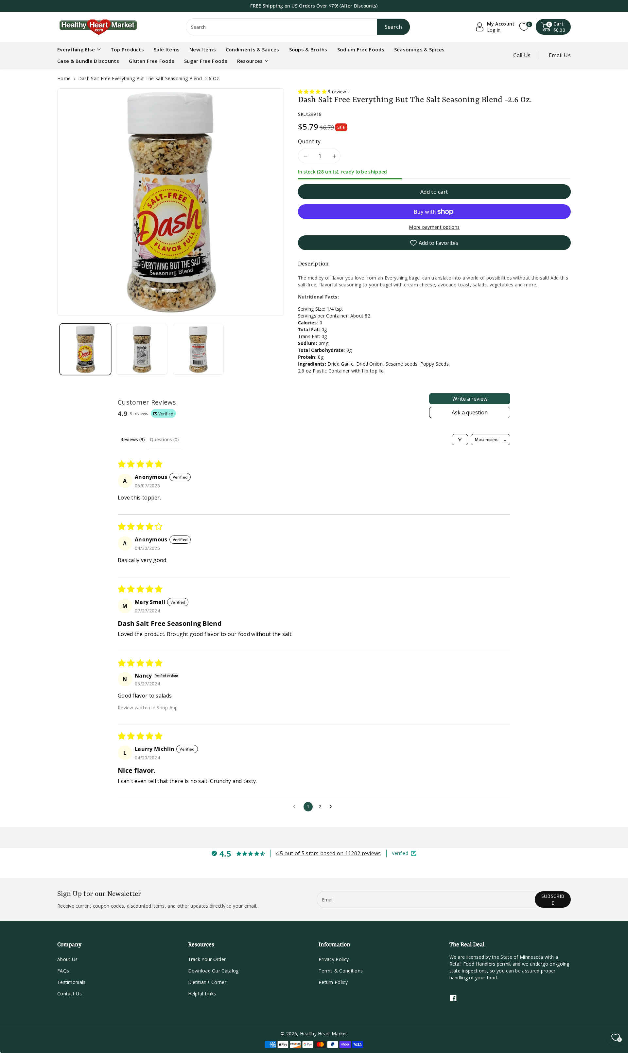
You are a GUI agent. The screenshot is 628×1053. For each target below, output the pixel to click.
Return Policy (333, 982)
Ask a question (470, 412)
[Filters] (460, 439)
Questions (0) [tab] (164, 439)
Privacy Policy (334, 959)
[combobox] (298, 27)
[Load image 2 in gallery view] (141, 349)
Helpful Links (202, 993)
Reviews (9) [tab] (132, 439)
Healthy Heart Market (323, 1033)
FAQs (63, 971)
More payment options (434, 227)
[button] (553, 27)
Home (64, 78)
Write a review (469, 398)
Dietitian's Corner (207, 982)
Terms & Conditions (341, 971)
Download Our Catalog (213, 971)
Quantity (309, 141)
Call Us (522, 55)
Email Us (560, 55)
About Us (67, 959)
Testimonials (71, 982)
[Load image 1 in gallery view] (85, 349)
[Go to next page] (332, 806)
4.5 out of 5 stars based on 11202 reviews (328, 853)
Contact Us (69, 993)
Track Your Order (207, 959)
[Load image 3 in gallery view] (198, 349)
